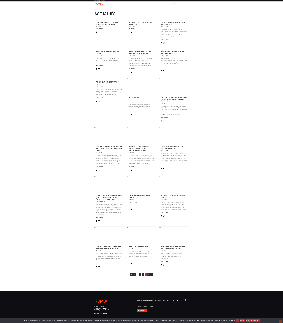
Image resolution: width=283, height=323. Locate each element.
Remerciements (167, 300)
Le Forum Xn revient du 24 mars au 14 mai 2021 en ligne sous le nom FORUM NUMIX (109, 148)
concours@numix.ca (99, 310)
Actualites (158, 300)
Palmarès (172, 4)
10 (151, 274)
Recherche (181, 4)
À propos (157, 4)
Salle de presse (148, 300)
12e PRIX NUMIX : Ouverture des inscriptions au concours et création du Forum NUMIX (139, 148)
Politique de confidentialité (252, 320)
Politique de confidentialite (101, 313)
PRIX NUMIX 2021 (134, 98)
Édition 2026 (165, 4)
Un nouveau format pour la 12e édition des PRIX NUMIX (172, 147)
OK (237, 320)
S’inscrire (141, 310)
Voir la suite (116, 163)
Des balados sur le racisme (138, 246)
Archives (139, 300)
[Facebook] (183, 300)
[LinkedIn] (187, 300)
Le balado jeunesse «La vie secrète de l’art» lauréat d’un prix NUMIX (108, 247)
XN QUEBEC (102, 317)
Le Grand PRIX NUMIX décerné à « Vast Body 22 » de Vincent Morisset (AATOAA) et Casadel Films (109, 197)
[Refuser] (280, 321)
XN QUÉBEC (103, 0)
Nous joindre (176, 300)
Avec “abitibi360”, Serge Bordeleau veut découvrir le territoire (173, 247)
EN (188, 4)
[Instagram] (185, 300)
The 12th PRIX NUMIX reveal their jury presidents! (172, 52)
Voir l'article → (99, 28)
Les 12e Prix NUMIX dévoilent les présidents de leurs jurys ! (140, 52)
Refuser (242, 320)
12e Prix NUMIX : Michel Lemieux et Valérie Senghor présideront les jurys (107, 82)
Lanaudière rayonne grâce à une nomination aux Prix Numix (107, 23)
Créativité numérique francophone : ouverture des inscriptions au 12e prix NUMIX (174, 99)
